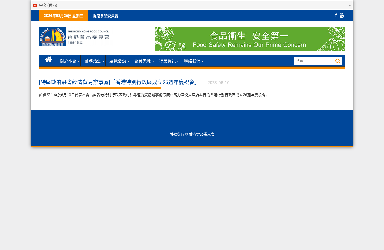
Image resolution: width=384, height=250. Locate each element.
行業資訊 (167, 61)
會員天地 (142, 61)
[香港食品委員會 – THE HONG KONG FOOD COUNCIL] (49, 58)
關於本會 (68, 61)
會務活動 (93, 61)
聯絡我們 (192, 61)
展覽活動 (117, 61)
